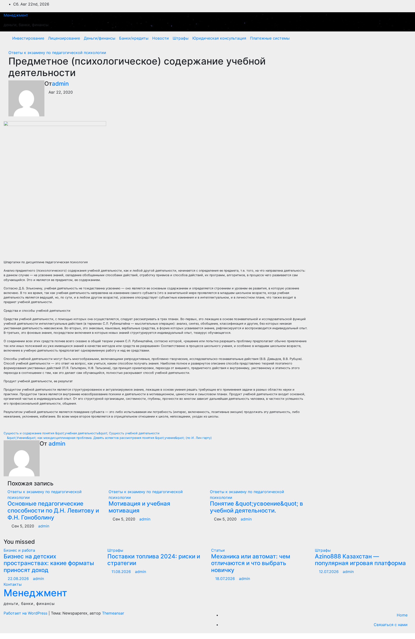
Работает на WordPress (26, 613)
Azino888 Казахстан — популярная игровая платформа (360, 560)
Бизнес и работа (19, 550)
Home (402, 615)
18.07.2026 (225, 578)
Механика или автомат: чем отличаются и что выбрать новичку (250, 563)
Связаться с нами (391, 624)
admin (60, 83)
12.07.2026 (329, 571)
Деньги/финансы (99, 38)
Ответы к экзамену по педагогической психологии (57, 52)
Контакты (13, 584)
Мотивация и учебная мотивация (139, 507)
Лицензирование (64, 38)
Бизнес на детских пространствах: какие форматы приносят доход (49, 563)
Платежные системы (270, 38)
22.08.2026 (19, 578)
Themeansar (113, 613)
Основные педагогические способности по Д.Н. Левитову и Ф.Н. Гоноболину (53, 510)
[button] (397, 38)
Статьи (218, 550)
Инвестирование (28, 38)
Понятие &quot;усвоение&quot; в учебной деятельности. (256, 507)
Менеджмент (16, 15)
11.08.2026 (121, 571)
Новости (160, 38)
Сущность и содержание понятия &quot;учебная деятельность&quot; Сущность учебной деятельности (82, 433)
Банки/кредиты (133, 38)
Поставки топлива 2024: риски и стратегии (153, 560)
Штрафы (181, 38)
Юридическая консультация (219, 38)
